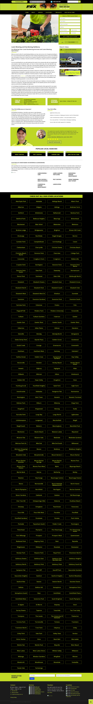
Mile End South (57, 443)
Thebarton (75, 616)
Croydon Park (21, 265)
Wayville (57, 645)
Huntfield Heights (39, 386)
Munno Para (75, 461)
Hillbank (21, 374)
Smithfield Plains (75, 593)
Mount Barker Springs (39, 461)
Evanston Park (57, 299)
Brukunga (21, 236)
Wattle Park (39, 645)
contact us (23, 75)
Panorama (75, 507)
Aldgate (39, 207)
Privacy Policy (66, 39)
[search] (79, 2)
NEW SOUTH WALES (75, 687)
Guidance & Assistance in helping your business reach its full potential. (64, 115)
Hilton (57, 374)
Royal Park (57, 553)
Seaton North (57, 582)
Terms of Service (74, 39)
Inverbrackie (21, 391)
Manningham (57, 426)
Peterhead (21, 530)
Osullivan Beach (75, 501)
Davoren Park (57, 265)
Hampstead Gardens (57, 357)
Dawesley (57, 270)
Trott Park (39, 628)
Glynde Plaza (39, 340)
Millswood (75, 443)
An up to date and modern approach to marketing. (60, 122)
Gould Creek (21, 345)
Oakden (57, 495)
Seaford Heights (57, 576)
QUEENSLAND (74, 688)
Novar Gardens (21, 495)
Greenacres (57, 345)
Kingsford (21, 409)
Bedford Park (20, 219)
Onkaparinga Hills (39, 501)
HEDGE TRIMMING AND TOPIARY (73, 180)
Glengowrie (75, 334)
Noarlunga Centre (57, 478)
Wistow (75, 656)
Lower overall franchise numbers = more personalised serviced (63, 117)
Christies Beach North (21, 254)
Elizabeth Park (39, 288)
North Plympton (20, 489)
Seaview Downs (75, 582)
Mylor (57, 466)
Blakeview (57, 224)
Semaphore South (21, 593)
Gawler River (39, 322)
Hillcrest (39, 374)
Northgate (57, 489)
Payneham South (39, 524)
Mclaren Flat (21, 437)
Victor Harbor (21, 639)
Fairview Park (21, 305)
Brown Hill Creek (75, 230)
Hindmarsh (75, 374)
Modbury (57, 449)
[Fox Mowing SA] (70, 57)
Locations (49, 12)
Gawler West (75, 322)
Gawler (75, 316)
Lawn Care (37, 686)
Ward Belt (57, 639)
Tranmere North (21, 628)
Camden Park (20, 242)
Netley (75, 472)
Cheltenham (21, 247)
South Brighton (57, 599)
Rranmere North (75, 553)
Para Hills (21, 512)
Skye (39, 593)
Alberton (21, 207)
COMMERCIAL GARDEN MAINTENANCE (42, 186)
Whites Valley (57, 651)
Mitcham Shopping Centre (21, 450)
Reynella (75, 541)
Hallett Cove (39, 357)
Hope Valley (39, 380)
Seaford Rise (21, 582)
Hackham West (39, 351)
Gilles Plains (39, 328)
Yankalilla (75, 662)
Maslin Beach (38, 432)
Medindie (57, 437)
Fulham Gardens (39, 316)
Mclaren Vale (39, 437)
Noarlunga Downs (75, 478)
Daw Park (39, 270)
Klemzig (57, 409)
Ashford (21, 213)
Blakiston (75, 224)
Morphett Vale (21, 455)
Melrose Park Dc (20, 443)
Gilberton (21, 328)
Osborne (57, 501)
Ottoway (21, 507)
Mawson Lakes (57, 432)
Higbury (39, 368)
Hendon (39, 363)
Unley (75, 628)
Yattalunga (39, 668)
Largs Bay (39, 414)
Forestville (75, 311)
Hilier (75, 368)
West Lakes (21, 651)
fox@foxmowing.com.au (17, 694)
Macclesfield (57, 420)
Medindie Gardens (75, 437)
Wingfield (57, 656)
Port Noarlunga (57, 530)
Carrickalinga (57, 242)
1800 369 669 (56, 2)
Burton (75, 236)
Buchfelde (39, 236)
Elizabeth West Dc (39, 293)
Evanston (21, 299)
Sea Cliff (39, 570)
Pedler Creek (57, 524)
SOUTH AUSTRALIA (75, 692)
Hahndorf (75, 351)
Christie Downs (57, 247)
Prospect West (57, 535)
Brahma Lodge (21, 230)
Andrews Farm (75, 207)
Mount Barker (75, 455)
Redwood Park (21, 541)
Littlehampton (21, 420)
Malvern (39, 426)
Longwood (38, 420)
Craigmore (57, 259)
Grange (38, 345)
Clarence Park (39, 253)
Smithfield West (20, 599)
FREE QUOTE (59, 12)
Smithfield (57, 593)
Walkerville (75, 259)
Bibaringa (57, 219)
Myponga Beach (75, 466)
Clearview (57, 253)
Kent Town (39, 397)
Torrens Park (20, 622)
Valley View (57, 633)
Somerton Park (39, 599)
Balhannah (57, 213)
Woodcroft (21, 662)
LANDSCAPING (57, 184)
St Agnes (21, 605)
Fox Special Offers (19, 1)
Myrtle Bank (21, 472)
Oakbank (39, 495)
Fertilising (37, 687)
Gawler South (57, 322)
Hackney (57, 351)
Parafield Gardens (21, 518)
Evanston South (75, 299)
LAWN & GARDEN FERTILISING (57, 173)
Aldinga (57, 207)
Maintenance (38, 692)
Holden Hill (21, 380)
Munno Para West (39, 466)
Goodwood (75, 340)
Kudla (75, 409)
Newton (21, 478)
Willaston (75, 651)
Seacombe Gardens (75, 570)
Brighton (57, 230)
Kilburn (39, 403)
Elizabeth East (57, 282)
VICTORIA (73, 690)
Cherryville (39, 247)
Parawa (57, 518)
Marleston (20, 432)
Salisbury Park (39, 564)
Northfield (38, 489)
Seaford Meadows (75, 576)
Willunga (21, 656)
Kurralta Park (21, 414)
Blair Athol (39, 224)
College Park (75, 253)
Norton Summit (75, 489)
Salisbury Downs (21, 558)
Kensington (21, 397)
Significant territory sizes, (55, 112)
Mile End (39, 443)
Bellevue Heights (39, 219)
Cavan (75, 242)
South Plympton (75, 599)
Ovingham (38, 507)
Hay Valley (75, 357)
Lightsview (75, 414)
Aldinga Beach (57, 201)
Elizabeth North (21, 288)
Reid (56, 541)
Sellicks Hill (39, 587)
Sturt (75, 605)
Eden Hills (57, 276)
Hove (75, 380)
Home (26, 12)
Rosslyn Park (21, 553)
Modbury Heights (75, 449)
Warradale (75, 639)
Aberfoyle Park (21, 201)
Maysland (75, 432)
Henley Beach (57, 363)
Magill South (21, 426)
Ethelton (57, 293)
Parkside (21, 524)
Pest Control (37, 690)
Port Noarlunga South (75, 530)
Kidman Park (21, 403)
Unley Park (21, 633)
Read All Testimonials (54, 142)
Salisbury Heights (75, 558)
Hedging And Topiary (39, 691)
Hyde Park (57, 386)
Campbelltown (39, 242)
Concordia (21, 259)
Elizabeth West (21, 293)
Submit (31, 678)
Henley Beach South (75, 363)
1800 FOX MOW (14, 692)
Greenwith (75, 345)
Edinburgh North (75, 276)
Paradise (57, 512)
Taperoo (39, 610)
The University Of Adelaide (57, 617)
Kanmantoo (75, 391)
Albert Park (75, 201)
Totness (57, 622)
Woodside (57, 662)
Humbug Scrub (21, 386)
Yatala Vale (21, 668)
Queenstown (75, 535)
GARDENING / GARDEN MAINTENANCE (72, 174)
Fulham (20, 316)
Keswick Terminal (75, 397)
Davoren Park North (75, 265)
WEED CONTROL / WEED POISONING (43, 180)
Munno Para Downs (21, 467)
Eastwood (39, 276)
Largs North (57, 414)
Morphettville (39, 455)
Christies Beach (75, 247)
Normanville (39, 484)
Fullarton (57, 316)
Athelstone (39, 213)
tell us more (71, 42)
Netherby (57, 472)
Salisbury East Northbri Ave (57, 559)
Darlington (39, 265)
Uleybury (57, 628)
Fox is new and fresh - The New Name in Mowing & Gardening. (63, 119)
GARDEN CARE (55, 154)
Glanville (21, 334)
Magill (75, 420)
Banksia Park (75, 213)
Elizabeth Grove (75, 282)
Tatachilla (57, 610)
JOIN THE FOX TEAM (69, 12)
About (33, 12)
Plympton (39, 530)
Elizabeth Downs (39, 282)
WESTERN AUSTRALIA (75, 693)
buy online (49, 692)
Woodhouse (39, 662)
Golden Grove (57, 340)
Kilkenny (57, 403)
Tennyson (21, 616)
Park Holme (75, 518)
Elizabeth (21, 282)
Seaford (39, 576)
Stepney (57, 605)
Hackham (21, 351)
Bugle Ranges (57, 236)
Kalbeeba (39, 391)
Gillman (57, 328)
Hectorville (21, 363)
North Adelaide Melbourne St (57, 484)
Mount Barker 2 (57, 455)
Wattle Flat (21, 645)
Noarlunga (39, 478)
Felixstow (39, 305)
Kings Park (75, 403)
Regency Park (39, 541)
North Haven (75, 484)
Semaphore (57, 587)
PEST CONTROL (37, 154)
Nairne (39, 472)
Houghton (57, 380)
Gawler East (21, 322)
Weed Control (38, 689)
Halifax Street (21, 357)
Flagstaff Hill (21, 311)
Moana (39, 449)
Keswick (57, 397)
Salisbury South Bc (75, 564)
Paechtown (57, 507)
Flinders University (57, 311)
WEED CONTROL (19, 154)
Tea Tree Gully (75, 610)
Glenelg (39, 334)
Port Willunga (21, 535)
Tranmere (75, 622)
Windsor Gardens (39, 656)
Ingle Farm (75, 386)
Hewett (20, 368)
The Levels (39, 616)
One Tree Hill (20, 501)
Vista (39, 639)
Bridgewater (39, 230)
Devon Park (21, 276)
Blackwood (21, 224)
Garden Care (37, 688)
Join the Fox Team (73, 73)
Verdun (75, 633)
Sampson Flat (20, 570)
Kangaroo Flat (57, 391)
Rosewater (75, 547)
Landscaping (37, 693)
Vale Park (39, 633)
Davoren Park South (21, 271)
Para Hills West (39, 512)
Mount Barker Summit (57, 461)
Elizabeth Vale (75, 288)
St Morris (39, 605)
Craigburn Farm (39, 259)
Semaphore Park (75, 587)
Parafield (75, 512)
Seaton (39, 582)
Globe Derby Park (21, 340)
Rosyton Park (38, 553)
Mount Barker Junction (21, 461)
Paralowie (39, 518)
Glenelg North (57, 334)
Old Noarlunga (75, 495)
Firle (75, 305)
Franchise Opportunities (37, 1)
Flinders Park (38, 311)
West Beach (75, 645)
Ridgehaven (21, 547)
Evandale (75, 293)
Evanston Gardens (39, 299)
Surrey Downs (21, 610)
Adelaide (39, 201)
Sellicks (20, 587)
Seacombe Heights (21, 576)
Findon (57, 305)
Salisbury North (21, 564)
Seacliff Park (57, 570)
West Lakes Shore (39, 651)
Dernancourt (75, 270)
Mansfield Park (75, 426)
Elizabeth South (57, 288)
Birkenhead (75, 219)
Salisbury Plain (57, 564)
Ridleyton (39, 547)
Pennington (75, 524)
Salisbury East (39, 558)
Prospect (39, 535)
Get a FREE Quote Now (70, 36)
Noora (21, 484)
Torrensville (39, 622)
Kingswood (39, 409)
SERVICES (40, 12)
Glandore (75, 328)
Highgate (57, 368)
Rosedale (57, 547)
